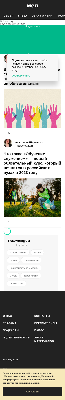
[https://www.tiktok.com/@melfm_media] (39, 302)
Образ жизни (42, 15)
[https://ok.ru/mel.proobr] (60, 302)
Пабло (39, 330)
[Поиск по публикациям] (5, 6)
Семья (9, 15)
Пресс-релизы (45, 323)
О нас (7, 315)
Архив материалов (44, 339)
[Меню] (59, 6)
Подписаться (32, 26)
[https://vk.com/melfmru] (28, 302)
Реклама (10, 323)
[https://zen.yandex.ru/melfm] (17, 302)
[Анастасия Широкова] (8, 143)
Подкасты (11, 330)
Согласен (32, 391)
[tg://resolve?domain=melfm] (7, 302)
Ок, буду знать (21, 75)
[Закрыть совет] (54, 57)
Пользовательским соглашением (22, 376)
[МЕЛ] (32, 6)
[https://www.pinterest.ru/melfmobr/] (49, 302)
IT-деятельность (16, 337)
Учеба (22, 15)
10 (9, 222)
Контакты (42, 315)
